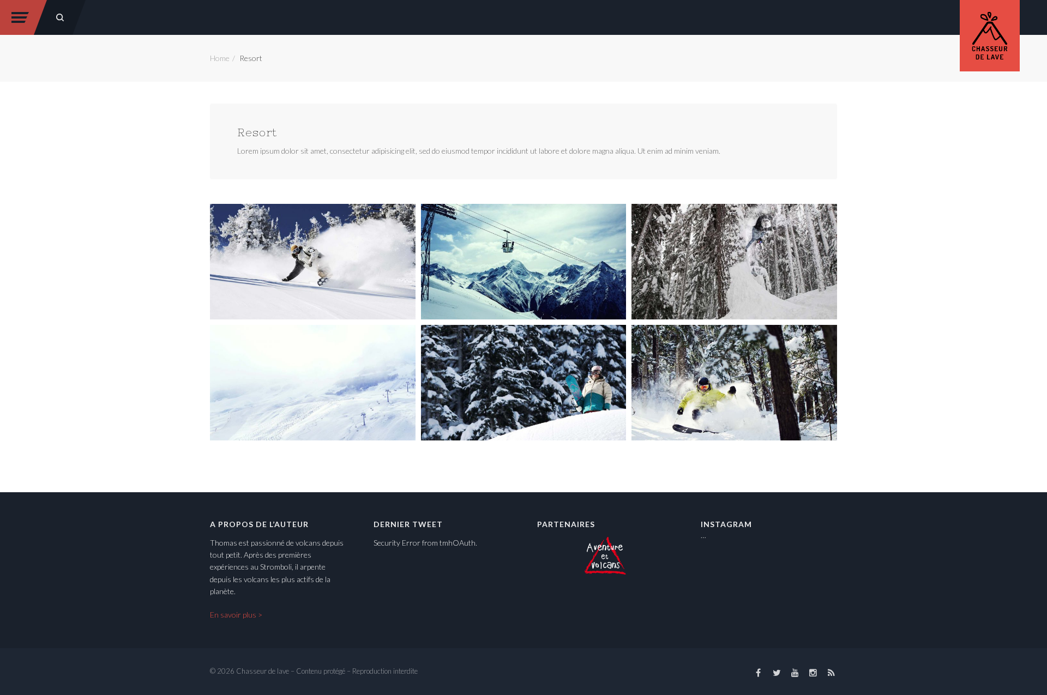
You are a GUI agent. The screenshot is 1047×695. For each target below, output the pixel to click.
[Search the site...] (60, 17)
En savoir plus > (236, 614)
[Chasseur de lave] (990, 34)
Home (220, 58)
